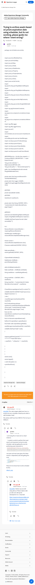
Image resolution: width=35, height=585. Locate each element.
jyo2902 (9, 44)
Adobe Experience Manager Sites (9, 7)
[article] (17, 417)
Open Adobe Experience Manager (15, 18)
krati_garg (9, 407)
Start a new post (14, 396)
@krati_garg (9, 470)
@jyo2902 (6, 411)
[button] (8, 40)
